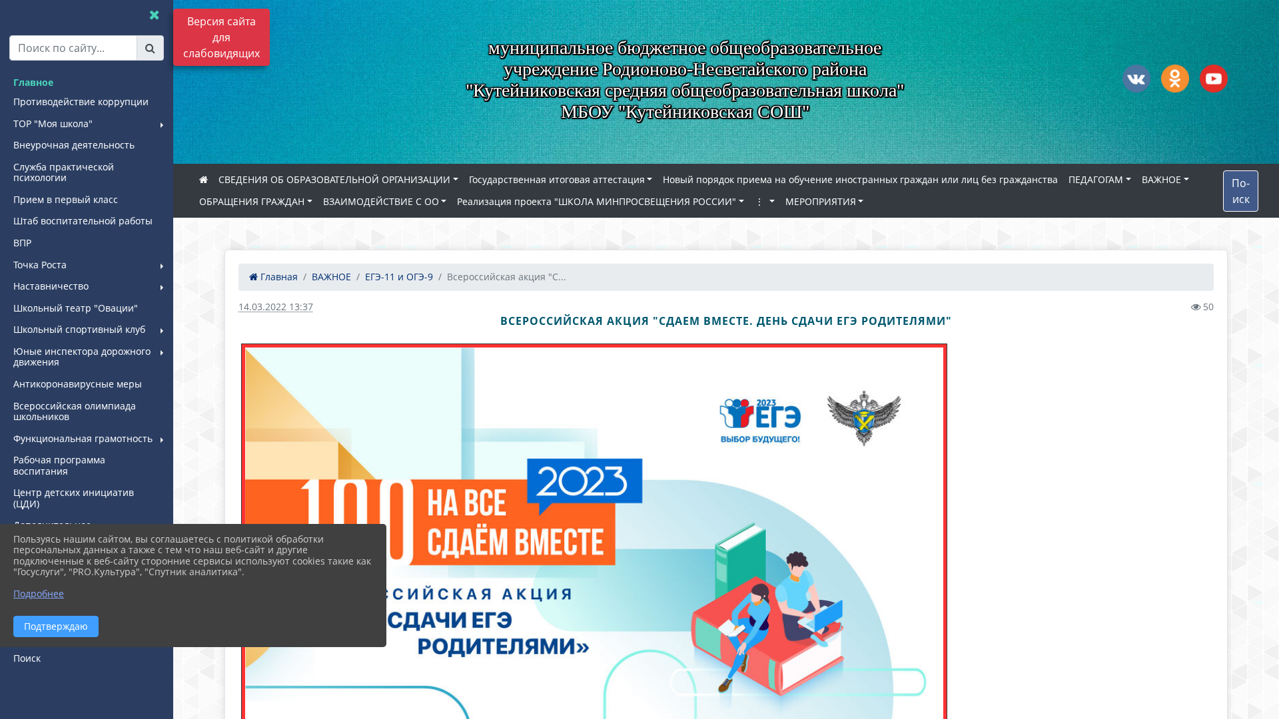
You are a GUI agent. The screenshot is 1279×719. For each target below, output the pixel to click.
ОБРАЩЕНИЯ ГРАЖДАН (251, 201)
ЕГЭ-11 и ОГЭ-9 (399, 276)
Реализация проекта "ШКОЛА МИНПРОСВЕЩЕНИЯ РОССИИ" (596, 201)
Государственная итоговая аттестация (557, 179)
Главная (278, 276)
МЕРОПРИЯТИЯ (820, 201)
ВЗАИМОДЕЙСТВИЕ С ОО (381, 201)
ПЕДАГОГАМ (1095, 179)
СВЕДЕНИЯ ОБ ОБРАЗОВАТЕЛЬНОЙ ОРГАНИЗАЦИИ (334, 179)
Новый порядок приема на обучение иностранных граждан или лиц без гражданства (860, 179)
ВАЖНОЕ (1161, 179)
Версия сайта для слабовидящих (221, 37)
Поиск (1241, 191)
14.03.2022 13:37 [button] (275, 306)
